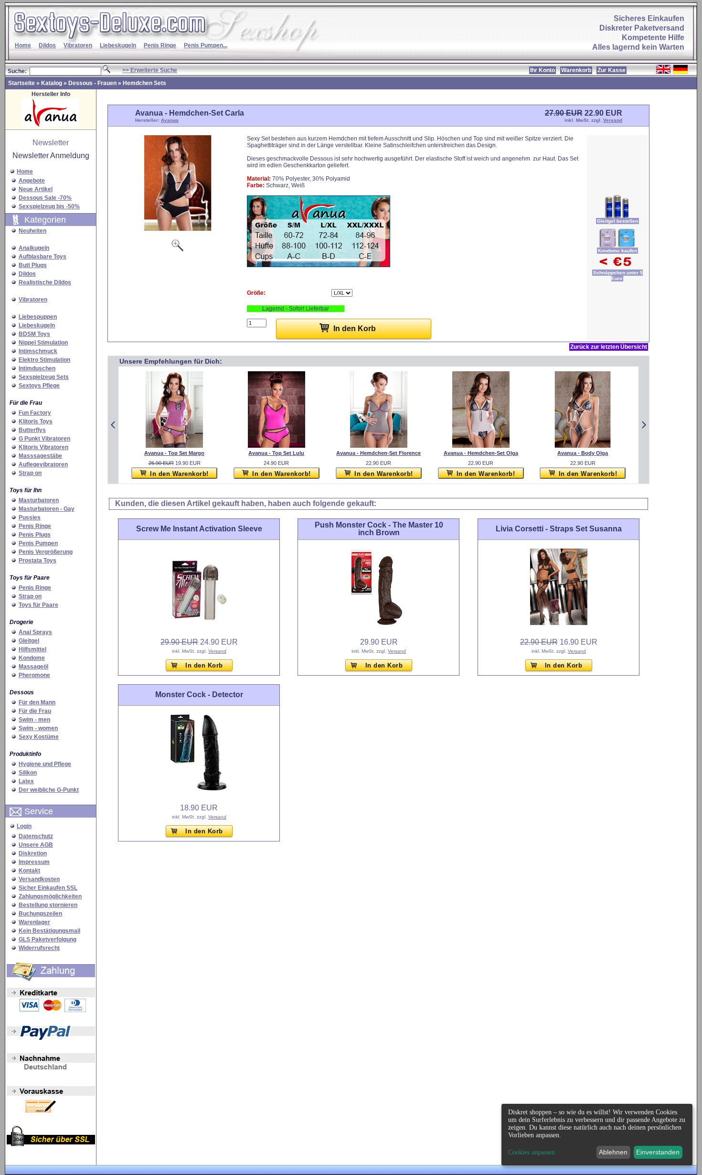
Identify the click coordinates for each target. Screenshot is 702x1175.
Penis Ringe (160, 45)
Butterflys (32, 430)
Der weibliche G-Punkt (49, 790)
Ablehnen (613, 1152)
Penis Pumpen (38, 543)
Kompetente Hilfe (653, 37)
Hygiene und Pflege (45, 764)
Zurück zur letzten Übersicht (608, 347)
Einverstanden (658, 1152)
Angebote (32, 180)
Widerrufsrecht (39, 948)
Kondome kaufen (617, 250)
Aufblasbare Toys (42, 256)
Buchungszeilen (40, 913)
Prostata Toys (37, 560)
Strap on (30, 473)
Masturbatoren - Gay (46, 509)
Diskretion (33, 853)
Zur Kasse (611, 70)
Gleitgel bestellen (617, 221)
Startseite (21, 83)
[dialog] (596, 1134)
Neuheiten (32, 230)
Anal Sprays (35, 632)
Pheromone (34, 675)
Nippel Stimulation (43, 342)
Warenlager (34, 922)
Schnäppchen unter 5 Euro (618, 275)
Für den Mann (37, 702)
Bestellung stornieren (48, 905)
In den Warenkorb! (179, 473)
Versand (612, 120)
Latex (26, 781)
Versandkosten (39, 879)
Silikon (28, 772)
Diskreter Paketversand (641, 28)
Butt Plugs (33, 265)
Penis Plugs (35, 534)
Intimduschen (37, 368)
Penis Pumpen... (205, 45)
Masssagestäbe (40, 456)
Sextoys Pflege (39, 385)
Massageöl (33, 666)
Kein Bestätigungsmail (49, 930)
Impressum (34, 862)
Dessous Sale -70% (45, 197)
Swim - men (34, 719)
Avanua (170, 120)
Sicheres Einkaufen (649, 18)
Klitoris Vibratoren (43, 447)
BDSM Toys (34, 334)
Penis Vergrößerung (46, 552)
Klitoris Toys (36, 421)
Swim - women (38, 728)
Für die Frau (35, 711)
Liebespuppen (38, 316)
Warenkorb (576, 70)
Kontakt (29, 870)
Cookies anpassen (531, 1152)
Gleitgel (29, 640)
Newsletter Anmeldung (50, 155)
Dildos (47, 45)
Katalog (51, 83)
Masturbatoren (39, 500)
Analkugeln (34, 248)
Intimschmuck (38, 351)
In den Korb (204, 665)
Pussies (30, 517)
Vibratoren (78, 45)
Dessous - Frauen (92, 83)
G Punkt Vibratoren (44, 438)
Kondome (32, 658)
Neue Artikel (36, 189)
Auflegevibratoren (43, 464)
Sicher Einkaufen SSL (48, 887)
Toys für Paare (38, 605)
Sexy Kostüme (39, 736)
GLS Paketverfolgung (47, 939)
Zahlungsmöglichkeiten (50, 896)
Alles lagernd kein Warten (638, 47)
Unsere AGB (36, 844)
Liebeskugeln (118, 45)
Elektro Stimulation (44, 359)
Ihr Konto (542, 70)
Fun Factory (35, 413)
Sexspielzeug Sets (44, 377)
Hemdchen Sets (144, 83)
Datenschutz (36, 836)
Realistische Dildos (45, 282)
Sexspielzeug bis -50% (49, 206)
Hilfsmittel (32, 649)
